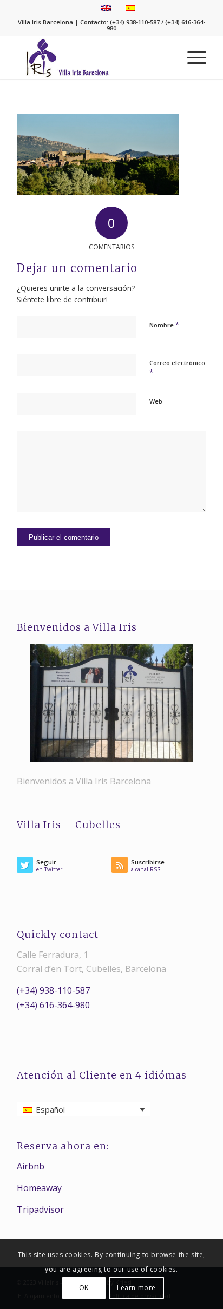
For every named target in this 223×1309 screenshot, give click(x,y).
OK (84, 1287)
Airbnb (30, 1166)
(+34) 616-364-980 (53, 1005)
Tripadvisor (40, 1209)
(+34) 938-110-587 (53, 990)
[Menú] (191, 57)
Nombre (164, 324)
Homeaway (39, 1188)
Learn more (136, 1287)
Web (155, 401)
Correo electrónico (177, 368)
